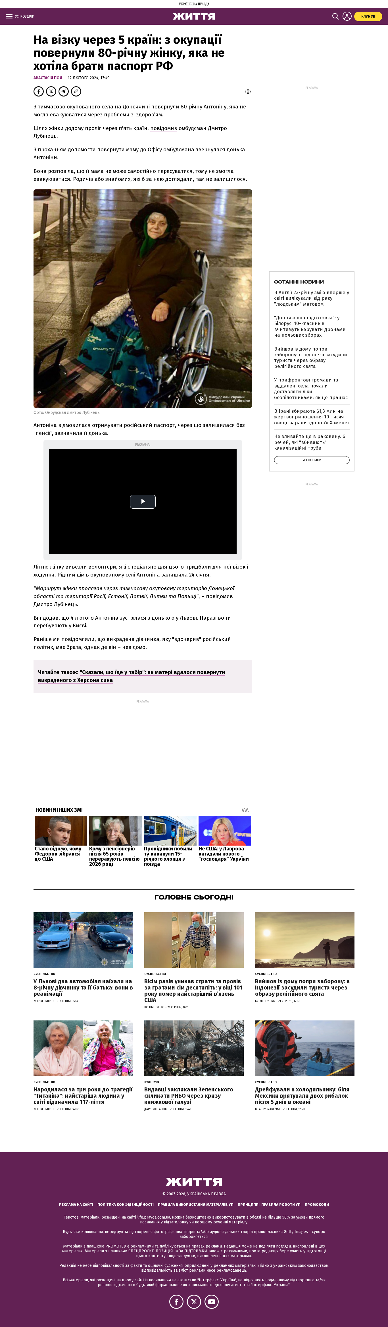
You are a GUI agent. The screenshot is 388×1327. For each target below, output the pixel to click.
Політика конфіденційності (125, 1204)
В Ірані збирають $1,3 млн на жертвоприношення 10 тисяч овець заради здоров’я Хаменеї (311, 417)
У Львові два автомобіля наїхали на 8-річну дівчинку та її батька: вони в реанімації (83, 987)
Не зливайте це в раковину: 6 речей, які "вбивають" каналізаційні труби (309, 442)
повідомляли (78, 639)
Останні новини (299, 282)
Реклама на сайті (76, 1204)
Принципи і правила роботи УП (269, 1204)
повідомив (163, 128)
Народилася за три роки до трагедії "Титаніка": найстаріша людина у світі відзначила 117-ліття (83, 1095)
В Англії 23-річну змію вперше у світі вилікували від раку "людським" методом (311, 298)
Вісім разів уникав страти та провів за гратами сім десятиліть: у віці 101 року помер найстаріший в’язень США (193, 990)
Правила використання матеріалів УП (195, 1204)
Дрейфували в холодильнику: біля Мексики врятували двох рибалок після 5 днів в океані (302, 1095)
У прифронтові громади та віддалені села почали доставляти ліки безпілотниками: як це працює (311, 388)
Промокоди (317, 1204)
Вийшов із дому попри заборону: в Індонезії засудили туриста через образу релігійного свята (310, 357)
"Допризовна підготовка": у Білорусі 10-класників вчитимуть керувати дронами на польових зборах (310, 326)
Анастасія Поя (48, 78)
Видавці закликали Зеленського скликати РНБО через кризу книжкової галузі (188, 1095)
